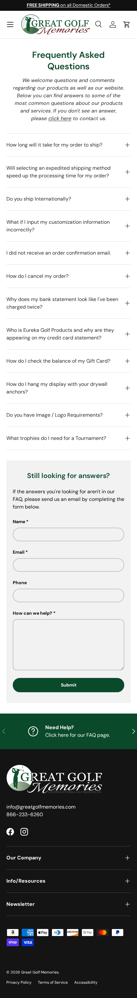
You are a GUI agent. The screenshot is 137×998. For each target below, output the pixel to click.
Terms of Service (53, 982)
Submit (68, 685)
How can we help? (32, 613)
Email (19, 552)
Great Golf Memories (40, 972)
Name (19, 521)
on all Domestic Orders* (69, 5)
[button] (127, 24)
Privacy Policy (19, 982)
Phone (20, 582)
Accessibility (85, 982)
